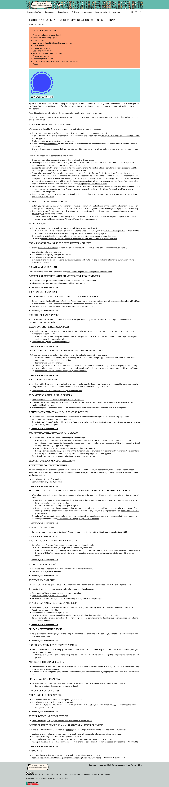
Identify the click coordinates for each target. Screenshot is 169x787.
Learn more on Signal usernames (49, 363)
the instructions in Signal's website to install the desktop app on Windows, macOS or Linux (79, 238)
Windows (68, 219)
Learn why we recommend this (44, 287)
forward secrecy (50, 143)
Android (35, 214)
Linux (82, 219)
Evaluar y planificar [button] (34, 12)
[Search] (140, 12)
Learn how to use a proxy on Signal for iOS (49, 257)
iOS (42, 214)
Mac (75, 219)
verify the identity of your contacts (59, 141)
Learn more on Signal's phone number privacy (51, 341)
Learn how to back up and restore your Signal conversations (57, 391)
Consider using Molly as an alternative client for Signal (55, 61)
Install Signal (38, 40)
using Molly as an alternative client (92, 183)
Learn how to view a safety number (46, 479)
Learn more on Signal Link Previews (47, 571)
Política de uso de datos (121, 765)
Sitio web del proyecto (42, 97)
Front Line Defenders (60, 778)
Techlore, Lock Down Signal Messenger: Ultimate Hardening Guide (59, 758)
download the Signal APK (114, 231)
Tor (51, 553)
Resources (37, 64)
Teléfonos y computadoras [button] (82, 12)
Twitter (134, 765)
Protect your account (41, 48)
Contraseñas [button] (49, 12)
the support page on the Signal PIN (78, 306)
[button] (132, 12)
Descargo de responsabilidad (100, 765)
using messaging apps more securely (122, 208)
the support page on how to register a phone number (89, 271)
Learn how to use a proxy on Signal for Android (51, 254)
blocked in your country (48, 248)
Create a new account (42, 45)
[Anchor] (27, 19)
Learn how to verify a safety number (47, 482)
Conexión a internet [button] (102, 12)
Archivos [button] (116, 12)
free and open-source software (48, 133)
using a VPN (43, 553)
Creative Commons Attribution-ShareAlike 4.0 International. (89, 774)
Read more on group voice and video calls (49, 596)
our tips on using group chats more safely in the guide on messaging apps (71, 598)
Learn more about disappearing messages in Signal (56, 505)
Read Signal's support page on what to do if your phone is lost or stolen (62, 720)
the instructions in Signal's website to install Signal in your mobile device (68, 228)
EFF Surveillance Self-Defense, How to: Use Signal (52, 755)
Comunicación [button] (63, 12)
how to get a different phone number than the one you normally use (67, 280)
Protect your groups (41, 56)
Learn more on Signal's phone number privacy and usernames (61, 371)
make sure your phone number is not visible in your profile (60, 283)
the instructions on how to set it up (82, 260)
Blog (140, 765)
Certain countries (39, 194)
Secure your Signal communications (48, 53)
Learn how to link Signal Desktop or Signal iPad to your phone (58, 400)
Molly (69, 730)
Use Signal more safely (42, 51)
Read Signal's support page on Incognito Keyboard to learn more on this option (65, 456)
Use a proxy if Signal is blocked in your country (52, 43)
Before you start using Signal (45, 37)
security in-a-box (42, 3)
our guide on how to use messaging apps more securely (59, 117)
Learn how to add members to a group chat (50, 612)
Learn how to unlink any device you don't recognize (53, 702)
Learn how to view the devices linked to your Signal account (57, 699)
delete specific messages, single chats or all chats (78, 518)
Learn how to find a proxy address (46, 252)
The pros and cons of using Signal (47, 35)
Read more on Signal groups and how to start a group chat (56, 593)
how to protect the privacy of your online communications (56, 208)
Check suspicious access (43, 58)
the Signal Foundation (38, 106)
